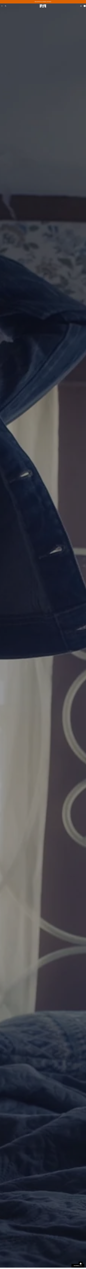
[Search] (5, 6)
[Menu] (2, 6)
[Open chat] (81, 1264)
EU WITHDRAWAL (78, 1265)
